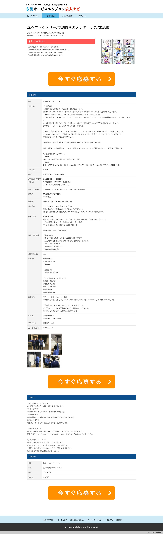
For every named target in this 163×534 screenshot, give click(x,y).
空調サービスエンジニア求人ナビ (53, 7)
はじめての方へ (49, 520)
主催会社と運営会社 (77, 520)
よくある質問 (62, 520)
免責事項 (110, 520)
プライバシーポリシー (95, 520)
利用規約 (119, 520)
